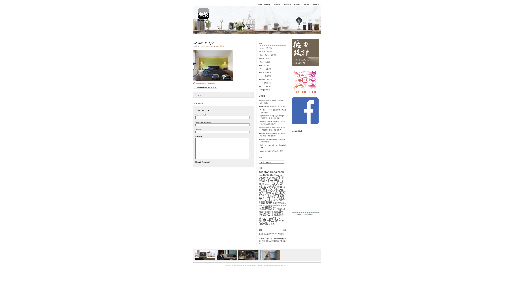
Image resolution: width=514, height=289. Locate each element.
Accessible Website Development (266, 265)
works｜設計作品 (266, 48)
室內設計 (270, 190)
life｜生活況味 (264, 65)
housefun (269, 174)
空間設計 (268, 208)
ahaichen (278, 171)
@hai (262, 172)
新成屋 (275, 203)
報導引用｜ (268, 4)
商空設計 (267, 184)
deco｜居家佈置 (265, 72)
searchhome (266, 177)
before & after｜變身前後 (268, 55)
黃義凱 (272, 224)
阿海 (281, 220)
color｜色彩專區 (265, 76)
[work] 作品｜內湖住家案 (275, 151)
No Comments (214, 46)
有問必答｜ (297, 4)
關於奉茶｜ (317, 4)
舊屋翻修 (268, 212)
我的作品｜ (277, 4)
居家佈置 (271, 193)
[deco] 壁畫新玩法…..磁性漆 (276, 106)
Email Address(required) (203, 122)
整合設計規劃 (272, 201)
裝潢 (266, 214)
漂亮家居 (270, 206)
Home (260, 4)
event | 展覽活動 (265, 83)
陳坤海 (263, 223)
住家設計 (273, 180)
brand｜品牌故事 (265, 69)
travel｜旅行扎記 (265, 58)
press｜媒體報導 (265, 86)
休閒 (275, 178)
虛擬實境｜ (307, 4)
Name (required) (200, 115)
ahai (269, 171)
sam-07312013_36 (203, 43)
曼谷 (280, 203)
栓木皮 (265, 205)
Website (198, 129)
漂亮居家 (277, 205)
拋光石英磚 (274, 200)
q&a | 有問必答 (265, 90)
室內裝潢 (270, 187)
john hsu (278, 175)
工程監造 (273, 196)
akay (261, 175)
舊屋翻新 (275, 212)
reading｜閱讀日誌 (266, 79)
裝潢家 (275, 214)
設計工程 (269, 217)
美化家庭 (280, 209)
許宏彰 (273, 220)
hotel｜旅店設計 (265, 62)
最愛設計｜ (287, 4)
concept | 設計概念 (266, 51)
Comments (199, 136)
